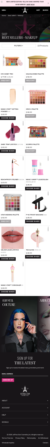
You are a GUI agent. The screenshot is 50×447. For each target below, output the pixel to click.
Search (45, 10)
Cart (38, 10)
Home (4, 15)
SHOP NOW (31, 4)
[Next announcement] (48, 3)
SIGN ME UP (8, 380)
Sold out (5, 80)
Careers (45, 442)
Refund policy (31, 438)
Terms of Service (7, 438)
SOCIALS (5, 422)
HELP (4, 415)
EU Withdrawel (43, 438)
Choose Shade (8, 118)
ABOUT (4, 401)
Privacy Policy (20, 438)
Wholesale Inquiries (8, 442)
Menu (4, 10)
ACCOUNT (6, 408)
